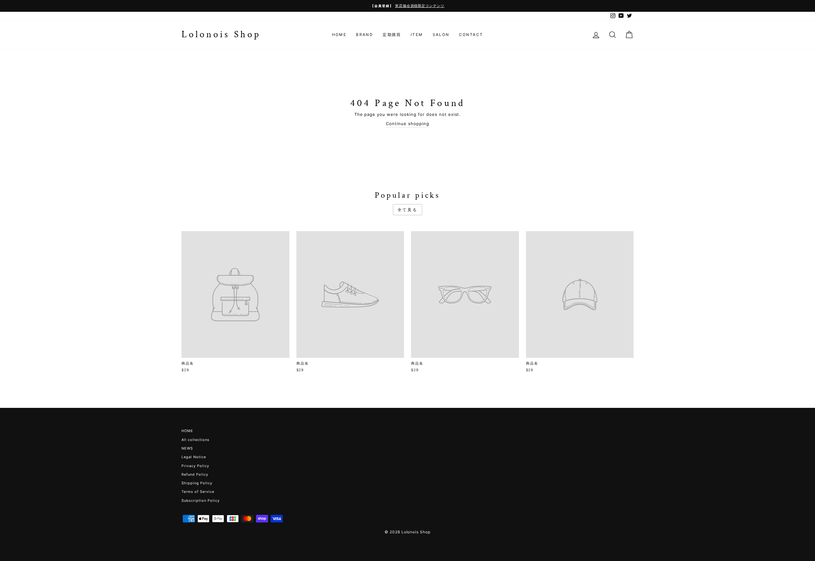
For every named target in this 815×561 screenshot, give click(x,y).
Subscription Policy (200, 500)
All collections (195, 439)
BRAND (364, 34)
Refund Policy (194, 474)
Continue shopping (407, 123)
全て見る (407, 209)
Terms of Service (197, 491)
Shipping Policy (196, 483)
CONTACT (471, 34)
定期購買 (392, 34)
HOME (339, 34)
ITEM (417, 34)
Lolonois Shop (221, 34)
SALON (441, 34)
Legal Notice (193, 457)
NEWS (187, 448)
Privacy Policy (195, 466)
